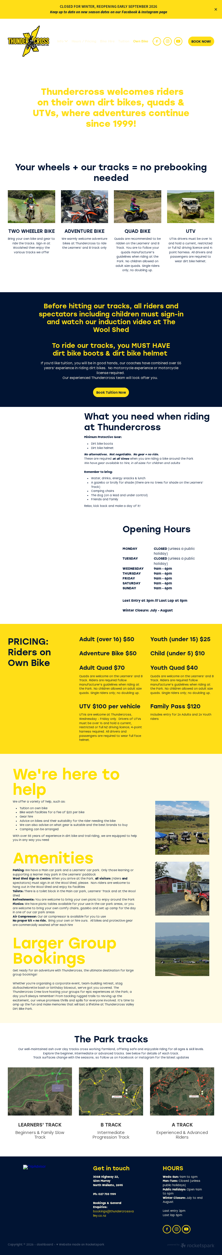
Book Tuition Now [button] (111, 392)
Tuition (124, 41)
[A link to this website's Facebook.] (157, 41)
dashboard (45, 1244)
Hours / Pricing (84, 41)
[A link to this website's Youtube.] (178, 41)
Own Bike (141, 41)
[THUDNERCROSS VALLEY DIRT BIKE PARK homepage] (28, 41)
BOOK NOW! (201, 41)
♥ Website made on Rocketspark (80, 1244)
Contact (158, 41)
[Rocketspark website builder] (190, 1246)
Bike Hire (107, 41)
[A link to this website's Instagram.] (167, 41)
